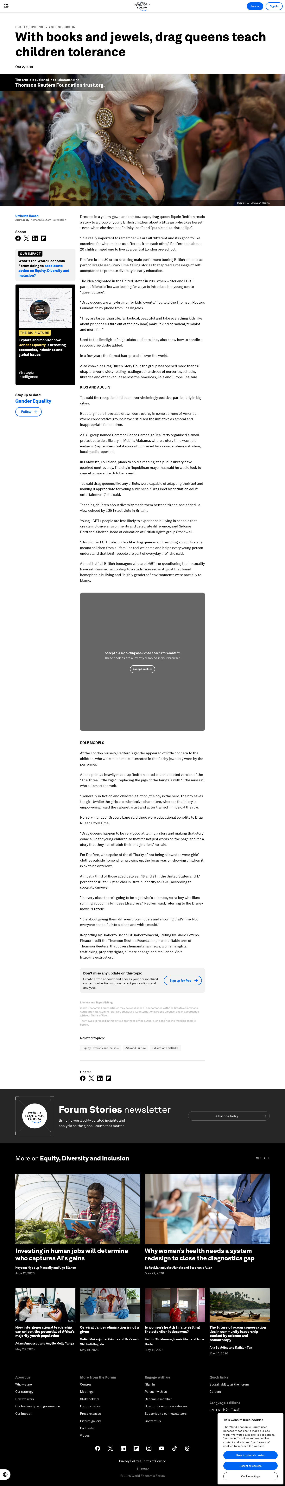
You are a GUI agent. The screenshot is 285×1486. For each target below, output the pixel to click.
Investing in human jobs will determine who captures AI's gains (71, 1254)
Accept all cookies (251, 1465)
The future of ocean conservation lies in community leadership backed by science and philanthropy (238, 1333)
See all (263, 1158)
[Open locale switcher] (5, 1474)
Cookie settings (250, 1476)
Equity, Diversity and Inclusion (45, 27)
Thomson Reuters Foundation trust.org (59, 85)
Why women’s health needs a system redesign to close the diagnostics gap (200, 1254)
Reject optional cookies (250, 1455)
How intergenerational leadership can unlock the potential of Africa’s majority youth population (44, 1331)
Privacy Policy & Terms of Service (142, 1461)
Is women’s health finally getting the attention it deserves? (172, 1329)
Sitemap (142, 1468)
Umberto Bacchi (27, 216)
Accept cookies (142, 669)
